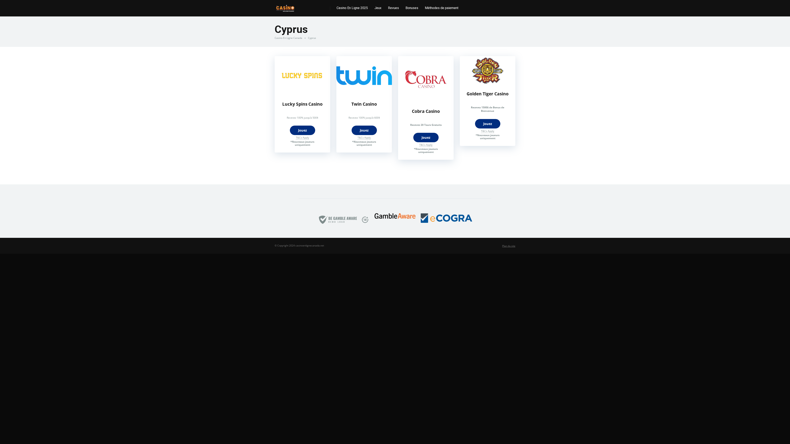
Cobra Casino (426, 111)
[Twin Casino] (364, 94)
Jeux (377, 8)
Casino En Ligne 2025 (352, 8)
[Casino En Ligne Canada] (285, 6)
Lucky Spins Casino (302, 104)
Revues (393, 8)
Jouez (302, 130)
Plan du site (508, 246)
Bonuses (411, 8)
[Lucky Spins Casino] (302, 94)
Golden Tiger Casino (488, 94)
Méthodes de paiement (441, 8)
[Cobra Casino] (426, 101)
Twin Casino (364, 104)
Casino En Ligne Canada (288, 38)
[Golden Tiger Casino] (487, 83)
